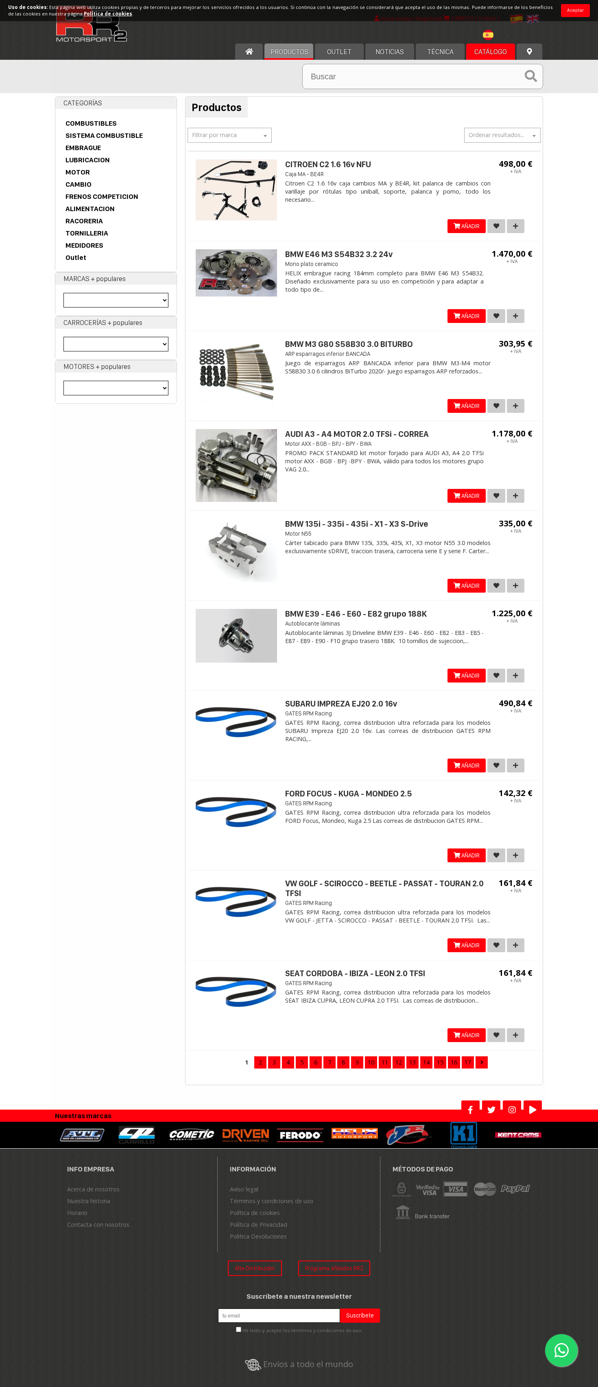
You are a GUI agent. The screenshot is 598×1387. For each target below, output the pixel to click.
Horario (77, 1213)
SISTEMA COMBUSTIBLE (104, 135)
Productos (289, 52)
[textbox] (501, 34)
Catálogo (490, 52)
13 (412, 1062)
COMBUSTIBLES (91, 123)
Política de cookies (255, 1213)
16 (454, 1062)
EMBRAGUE (83, 148)
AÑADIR (470, 225)
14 (426, 1062)
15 (440, 1062)
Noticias (389, 52)
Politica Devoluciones (258, 1236)
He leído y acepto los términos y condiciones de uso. (302, 1330)
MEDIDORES (84, 245)
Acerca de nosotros (93, 1189)
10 (371, 1062)
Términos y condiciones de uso (271, 1201)
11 (385, 1062)
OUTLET (339, 52)
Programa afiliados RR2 (334, 1268)
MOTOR (77, 172)
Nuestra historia (88, 1201)
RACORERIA (84, 221)
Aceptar (575, 10)
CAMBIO (78, 184)
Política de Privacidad (258, 1224)
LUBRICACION (87, 160)
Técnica (440, 52)
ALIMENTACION (90, 209)
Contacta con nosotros (98, 1224)
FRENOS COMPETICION (101, 196)
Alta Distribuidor (255, 1268)
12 (398, 1062)
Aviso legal (244, 1189)
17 (468, 1062)
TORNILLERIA (86, 233)
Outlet (75, 257)
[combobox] (501, 36)
